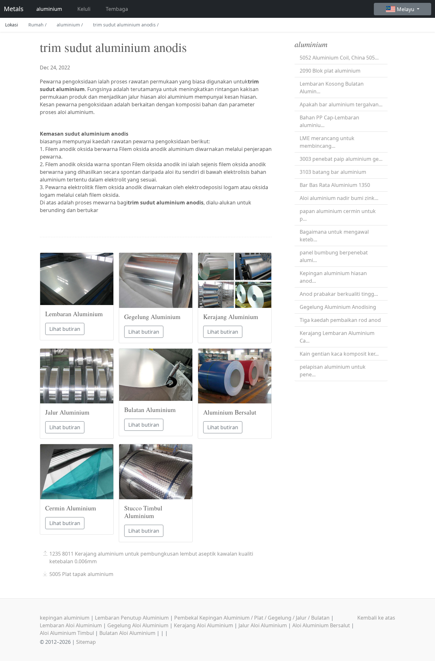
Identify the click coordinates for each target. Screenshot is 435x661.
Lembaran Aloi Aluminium (71, 625)
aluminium (49, 8)
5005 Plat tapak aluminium (81, 574)
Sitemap (86, 641)
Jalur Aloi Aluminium (263, 625)
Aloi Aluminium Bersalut (321, 625)
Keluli (83, 8)
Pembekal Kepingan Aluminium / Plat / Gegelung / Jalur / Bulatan (252, 617)
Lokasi (11, 25)
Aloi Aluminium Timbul (67, 632)
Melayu (406, 9)
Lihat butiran (64, 328)
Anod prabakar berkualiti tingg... (339, 293)
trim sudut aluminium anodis (126, 25)
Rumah (37, 25)
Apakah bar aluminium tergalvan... (341, 104)
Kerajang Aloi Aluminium (203, 625)
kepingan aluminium (64, 617)
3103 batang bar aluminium (333, 171)
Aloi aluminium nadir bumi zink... (339, 198)
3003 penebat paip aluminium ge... (341, 158)
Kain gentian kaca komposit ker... (339, 353)
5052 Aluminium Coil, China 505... (339, 57)
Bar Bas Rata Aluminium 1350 (335, 184)
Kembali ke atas (376, 617)
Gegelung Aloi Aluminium (137, 625)
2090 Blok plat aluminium (330, 70)
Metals (14, 8)
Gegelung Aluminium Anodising (338, 306)
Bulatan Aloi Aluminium (127, 632)
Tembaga (117, 8)
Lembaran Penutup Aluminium (132, 617)
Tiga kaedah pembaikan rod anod (340, 319)
